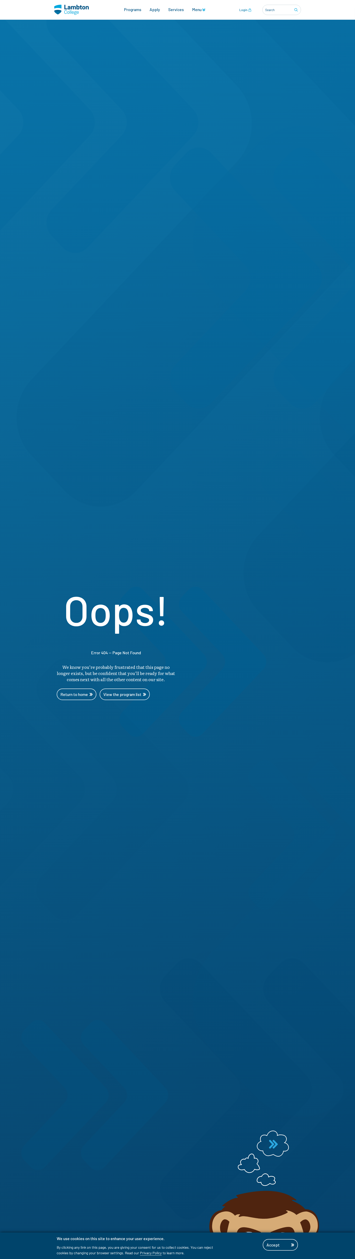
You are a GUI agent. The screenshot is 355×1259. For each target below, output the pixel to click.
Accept (273, 1244)
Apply (155, 9)
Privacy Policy (151, 1253)
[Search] (297, 10)
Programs (132, 9)
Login (243, 10)
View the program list (122, 694)
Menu (197, 9)
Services (176, 9)
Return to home (74, 694)
